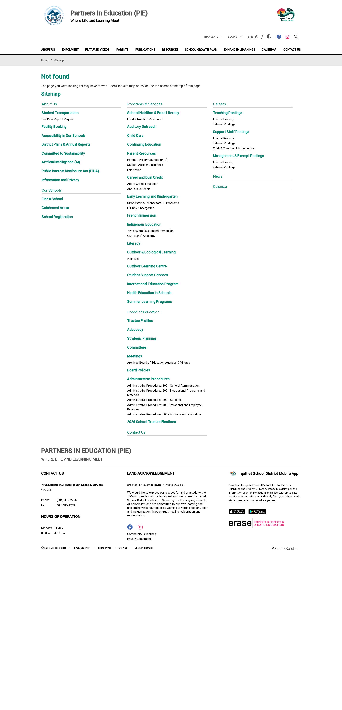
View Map (46, 490)
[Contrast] (269, 36)
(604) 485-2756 (67, 500)
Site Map (123, 548)
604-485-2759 (66, 505)
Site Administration (144, 548)
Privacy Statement (139, 539)
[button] (296, 37)
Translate (211, 36)
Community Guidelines (141, 534)
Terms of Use (104, 548)
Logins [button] (232, 36)
